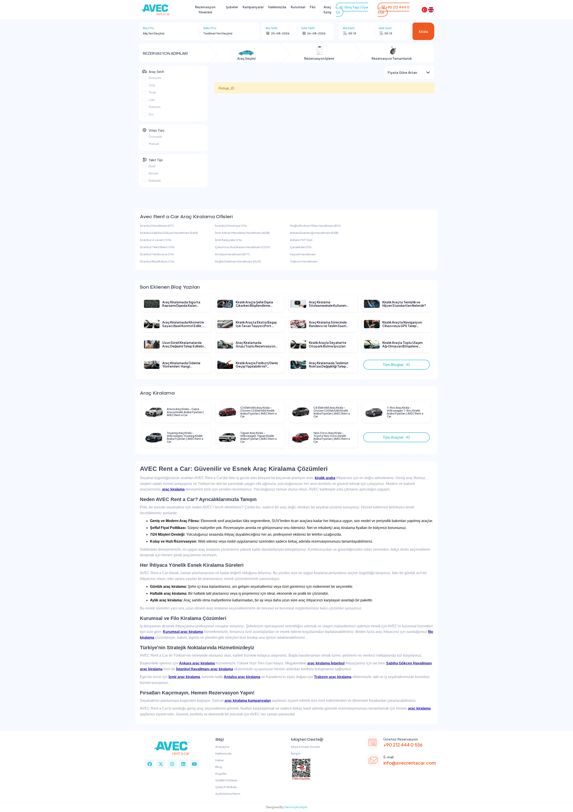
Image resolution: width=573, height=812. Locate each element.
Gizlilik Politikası (225, 780)
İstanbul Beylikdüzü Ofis (157, 261)
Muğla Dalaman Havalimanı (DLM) (238, 261)
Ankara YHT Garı (301, 240)
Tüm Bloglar (394, 364)
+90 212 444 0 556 (403, 744)
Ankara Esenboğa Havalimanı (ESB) (314, 233)
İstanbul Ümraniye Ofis (231, 225)
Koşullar (220, 773)
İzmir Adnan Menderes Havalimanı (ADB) (242, 233)
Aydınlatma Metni (227, 793)
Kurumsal (298, 7)
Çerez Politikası (225, 787)
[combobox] (169, 33)
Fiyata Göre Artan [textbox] (402, 72)
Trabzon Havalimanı (303, 261)
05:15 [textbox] (352, 33)
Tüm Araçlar (394, 437)
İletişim (295, 753)
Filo (313, 7)
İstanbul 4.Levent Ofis (155, 240)
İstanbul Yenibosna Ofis (157, 254)
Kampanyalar (253, 7)
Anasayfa (221, 747)
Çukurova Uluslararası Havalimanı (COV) (242, 247)
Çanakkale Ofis (301, 247)
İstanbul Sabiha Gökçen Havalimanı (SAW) (169, 233)
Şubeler (232, 7)
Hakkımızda (277, 7)
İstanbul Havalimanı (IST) (157, 225)
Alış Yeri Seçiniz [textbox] (154, 33)
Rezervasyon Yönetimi (205, 9)
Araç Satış (327, 9)
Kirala (423, 31)
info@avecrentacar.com (409, 762)
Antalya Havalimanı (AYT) (232, 254)
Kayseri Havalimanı (303, 254)
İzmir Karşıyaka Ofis (228, 240)
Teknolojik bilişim (295, 807)
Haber (219, 760)
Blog (218, 767)
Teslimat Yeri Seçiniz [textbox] (218, 33)
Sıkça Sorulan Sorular (305, 747)
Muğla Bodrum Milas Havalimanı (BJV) (315, 225)
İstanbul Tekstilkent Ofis (157, 247)
